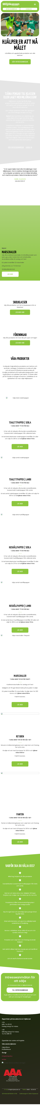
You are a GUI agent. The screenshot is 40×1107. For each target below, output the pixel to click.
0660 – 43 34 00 (31, 1089)
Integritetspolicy (7, 1056)
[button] (34, 4)
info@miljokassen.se (14, 1089)
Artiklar (4, 1059)
